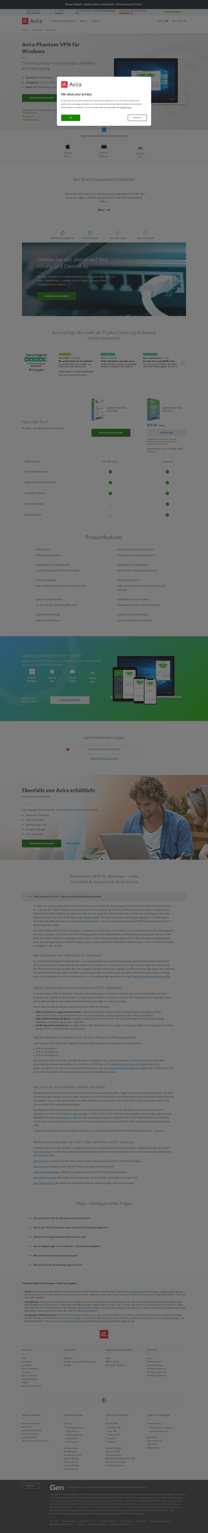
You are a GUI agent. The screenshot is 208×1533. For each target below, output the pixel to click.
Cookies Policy (126, 108)
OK (70, 118)
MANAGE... (137, 118)
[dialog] (104, 101)
